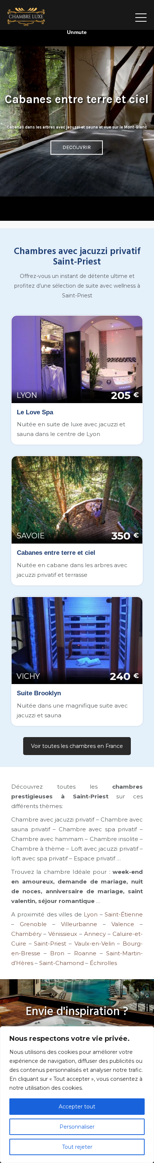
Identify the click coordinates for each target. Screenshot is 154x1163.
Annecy (95, 933)
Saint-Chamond (61, 962)
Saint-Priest (50, 943)
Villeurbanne (79, 924)
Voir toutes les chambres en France (77, 746)
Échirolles (103, 962)
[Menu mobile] (141, 15)
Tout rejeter (77, 1147)
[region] (77, 1094)
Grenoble (33, 924)
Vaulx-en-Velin (94, 943)
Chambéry (26, 933)
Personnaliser (77, 1126)
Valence (122, 924)
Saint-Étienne (124, 914)
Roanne (85, 953)
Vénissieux (62, 933)
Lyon (91, 914)
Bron (57, 953)
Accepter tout (77, 1106)
